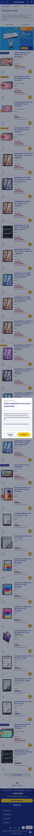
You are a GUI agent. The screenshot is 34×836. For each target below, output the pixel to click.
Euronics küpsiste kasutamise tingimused (16, 424)
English (6, 400)
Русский (11, 400)
